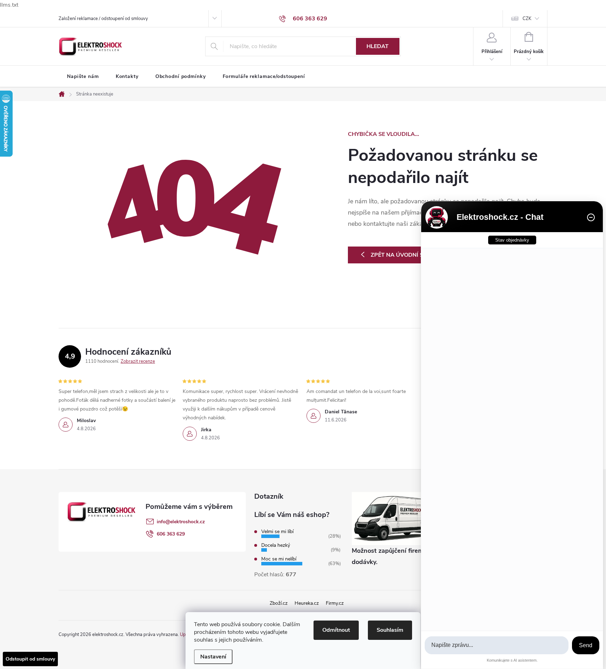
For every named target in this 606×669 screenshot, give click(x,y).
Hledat (377, 46)
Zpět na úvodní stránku (409, 255)
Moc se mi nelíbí (278, 559)
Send (585, 645)
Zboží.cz (279, 603)
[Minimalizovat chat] (591, 217)
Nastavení (213, 657)
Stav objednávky (512, 240)
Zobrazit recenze (138, 361)
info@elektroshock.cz (181, 521)
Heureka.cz (307, 603)
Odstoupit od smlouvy (30, 659)
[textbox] (496, 645)
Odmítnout (336, 630)
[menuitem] (83, 76)
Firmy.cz (335, 603)
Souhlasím (390, 630)
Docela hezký (275, 545)
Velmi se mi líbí (277, 531)
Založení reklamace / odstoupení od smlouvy (103, 18)
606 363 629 (171, 534)
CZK (527, 18)
